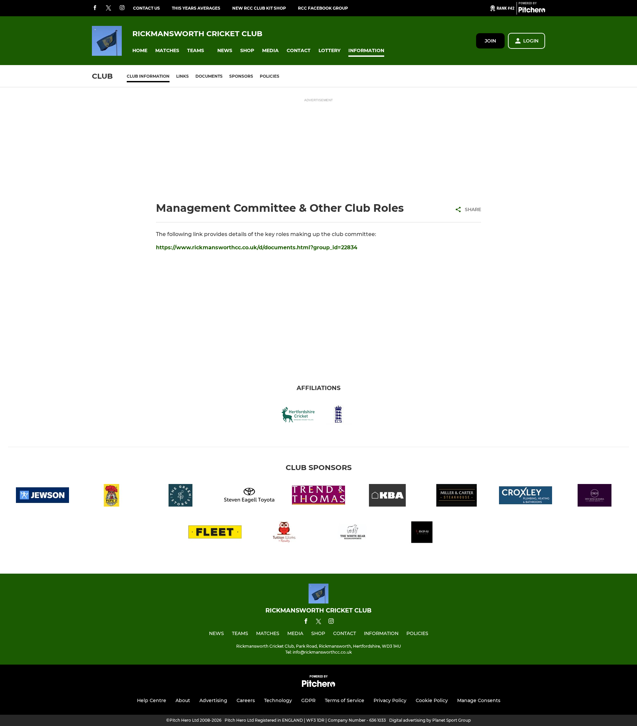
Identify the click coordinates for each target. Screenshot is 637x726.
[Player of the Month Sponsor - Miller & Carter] (456, 496)
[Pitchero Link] (532, 11)
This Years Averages (196, 8)
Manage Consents (478, 700)
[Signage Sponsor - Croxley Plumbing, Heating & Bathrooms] (525, 496)
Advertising (213, 700)
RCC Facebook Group (323, 8)
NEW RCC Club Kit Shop (259, 8)
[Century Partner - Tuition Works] (284, 533)
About (183, 700)
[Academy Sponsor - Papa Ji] (111, 496)
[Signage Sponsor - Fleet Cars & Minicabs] (215, 533)
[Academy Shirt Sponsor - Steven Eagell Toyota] (249, 496)
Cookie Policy (432, 700)
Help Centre (151, 700)
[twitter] (108, 8)
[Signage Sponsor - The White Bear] (353, 533)
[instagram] (122, 8)
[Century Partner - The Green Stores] (180, 496)
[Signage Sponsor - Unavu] (422, 533)
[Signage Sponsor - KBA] (387, 496)
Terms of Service (344, 700)
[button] (139, 50)
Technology (278, 700)
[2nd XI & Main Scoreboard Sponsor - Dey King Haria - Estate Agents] (594, 496)
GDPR (308, 700)
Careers (246, 700)
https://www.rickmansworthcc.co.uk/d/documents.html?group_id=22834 (256, 247)
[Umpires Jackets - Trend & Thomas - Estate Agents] (318, 496)
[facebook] (95, 8)
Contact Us (146, 8)
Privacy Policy (390, 700)
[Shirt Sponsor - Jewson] (42, 496)
